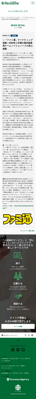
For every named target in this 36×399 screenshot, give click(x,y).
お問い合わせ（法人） (18, 373)
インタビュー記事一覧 (24, 358)
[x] (12, 349)
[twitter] (26, 336)
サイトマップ (4, 365)
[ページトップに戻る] (18, 340)
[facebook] (29, 336)
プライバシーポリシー (6, 368)
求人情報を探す (5, 358)
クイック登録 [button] (18, 326)
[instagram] (18, 349)
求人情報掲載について (6, 373)
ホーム (2, 17)
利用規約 (22, 365)
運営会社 (26, 373)
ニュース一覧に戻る (28, 231)
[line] (23, 349)
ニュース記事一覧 (5, 360)
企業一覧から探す (14, 358)
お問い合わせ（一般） (14, 365)
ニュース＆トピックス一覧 (12, 17)
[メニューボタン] (33, 2)
